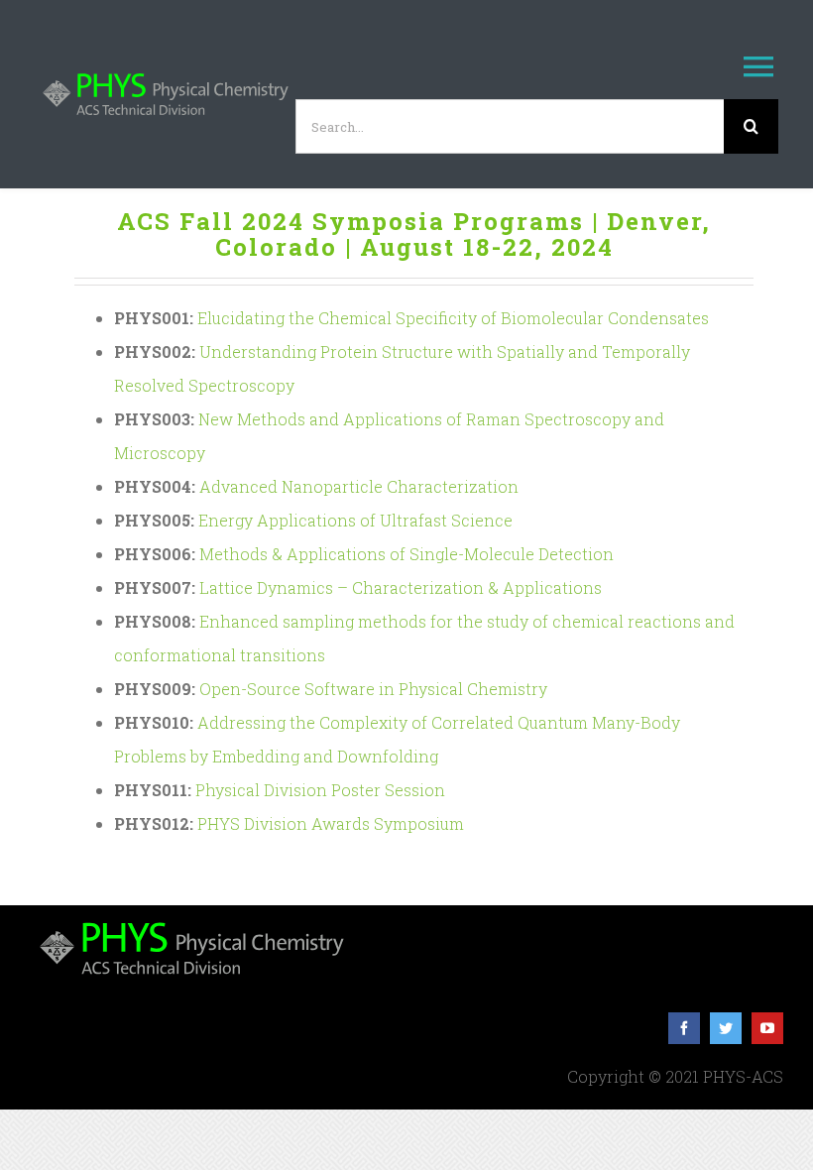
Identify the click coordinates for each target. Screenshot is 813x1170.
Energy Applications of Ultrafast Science (355, 520)
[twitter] (726, 1028)
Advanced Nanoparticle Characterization (359, 486)
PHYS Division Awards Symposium (330, 823)
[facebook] (684, 1028)
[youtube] (767, 1028)
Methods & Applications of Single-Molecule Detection (406, 553)
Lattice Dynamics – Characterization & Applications (400, 587)
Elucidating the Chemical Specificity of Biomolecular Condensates (453, 317)
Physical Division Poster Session (320, 789)
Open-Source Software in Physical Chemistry (373, 688)
